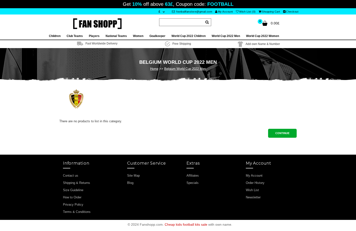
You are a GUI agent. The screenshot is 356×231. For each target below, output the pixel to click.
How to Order (72, 197)
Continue (282, 133)
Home (154, 69)
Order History (255, 183)
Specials (192, 183)
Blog (130, 183)
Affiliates (192, 175)
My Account (225, 11)
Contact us (70, 175)
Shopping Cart (271, 11)
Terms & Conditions (77, 212)
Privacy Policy (73, 204)
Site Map (133, 175)
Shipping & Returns (76, 183)
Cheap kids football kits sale (186, 224)
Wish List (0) (247, 11)
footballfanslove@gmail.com (194, 11)
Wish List (252, 190)
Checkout (292, 11)
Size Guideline (73, 190)
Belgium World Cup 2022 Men (185, 69)
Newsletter (253, 197)
